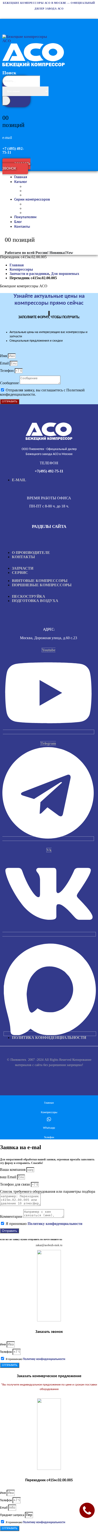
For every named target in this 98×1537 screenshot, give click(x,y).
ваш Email (8, 1177)
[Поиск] (6, 101)
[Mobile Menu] (4, 22)
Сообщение (10, 383)
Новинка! (61, 253)
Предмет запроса (12, 1515)
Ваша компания (13, 1170)
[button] (17, 102)
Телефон (7, 371)
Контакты (22, 227)
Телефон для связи (15, 1184)
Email (5, 363)
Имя (4, 356)
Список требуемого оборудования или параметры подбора (47, 1191)
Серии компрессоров (32, 200)
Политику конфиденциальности (55, 1224)
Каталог (20, 182)
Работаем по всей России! (27, 253)
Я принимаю (44, 1224)
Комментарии (11, 1216)
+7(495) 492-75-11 (49, 471)
